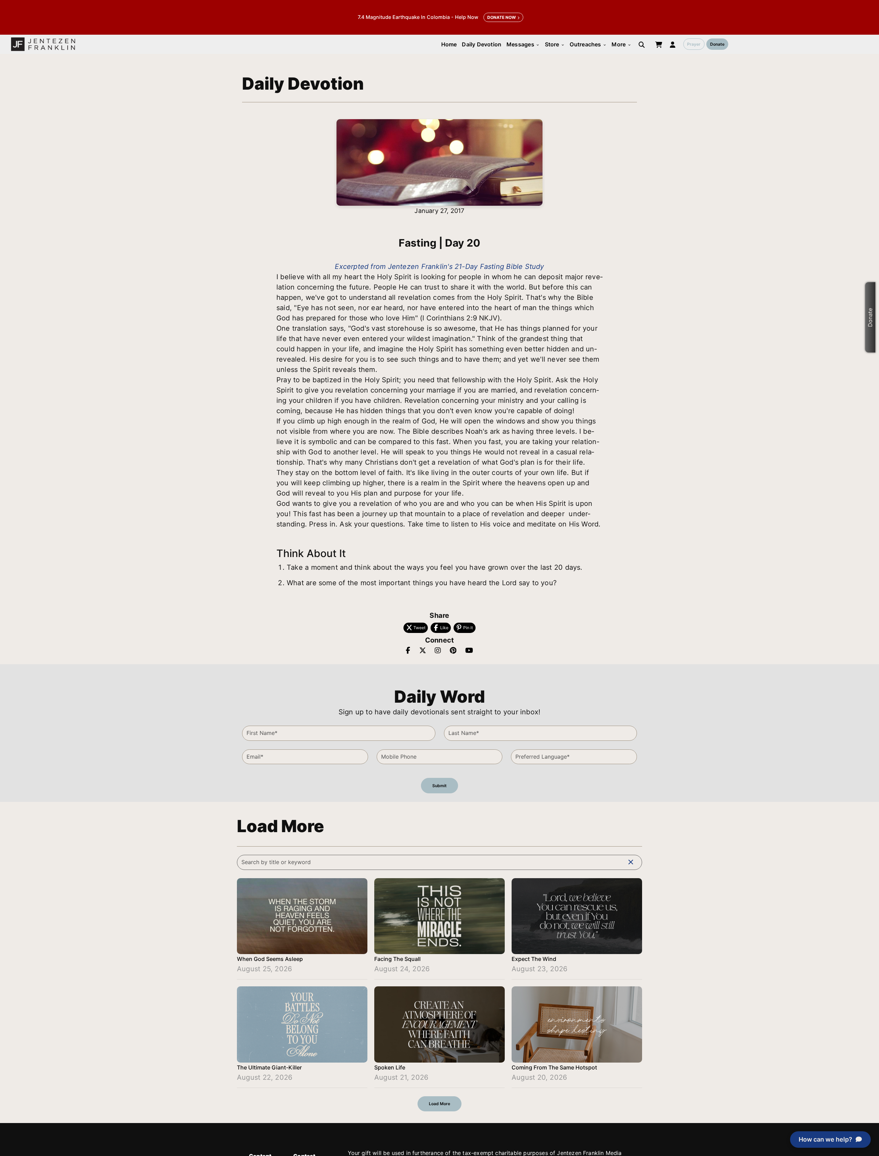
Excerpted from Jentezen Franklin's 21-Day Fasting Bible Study (439, 266)
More (621, 44)
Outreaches (588, 44)
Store (555, 44)
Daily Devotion (481, 44)
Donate (717, 44)
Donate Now (501, 17)
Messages (523, 44)
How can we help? (825, 1139)
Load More (439, 1103)
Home (449, 44)
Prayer (693, 44)
